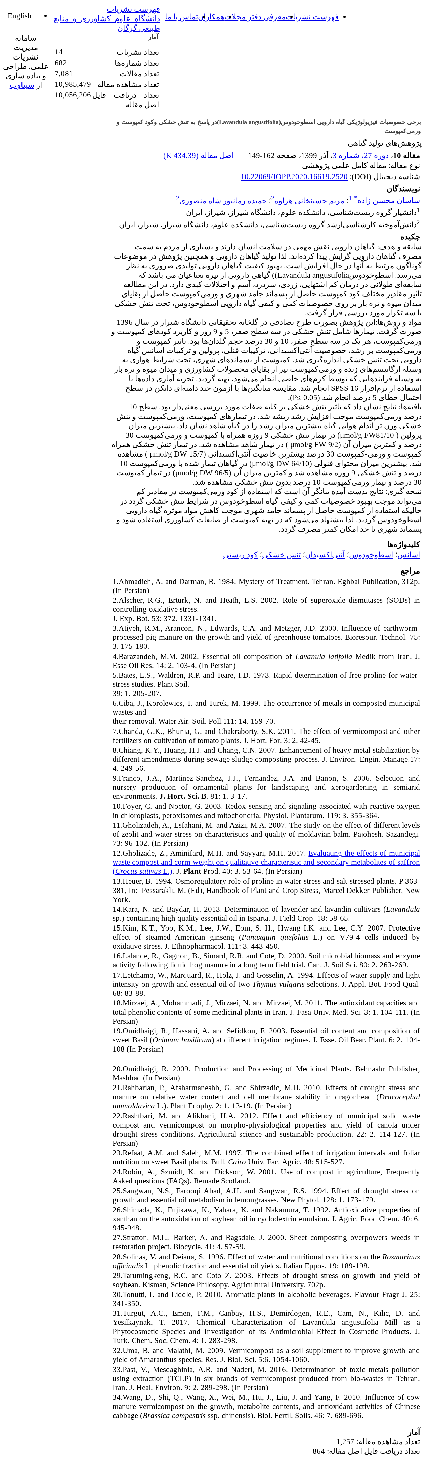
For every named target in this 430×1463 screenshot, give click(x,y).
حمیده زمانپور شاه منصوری (223, 200)
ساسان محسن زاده (387, 200)
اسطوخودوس (371, 554)
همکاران (211, 16)
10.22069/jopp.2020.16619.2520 (294, 176)
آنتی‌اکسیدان (325, 554)
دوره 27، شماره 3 (361, 155)
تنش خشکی (281, 554)
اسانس (408, 554)
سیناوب (22, 85)
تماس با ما (181, 16)
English (21, 15)
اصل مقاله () (199, 155)
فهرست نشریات (312, 16)
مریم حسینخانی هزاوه (309, 200)
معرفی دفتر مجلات (255, 16)
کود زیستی (240, 554)
